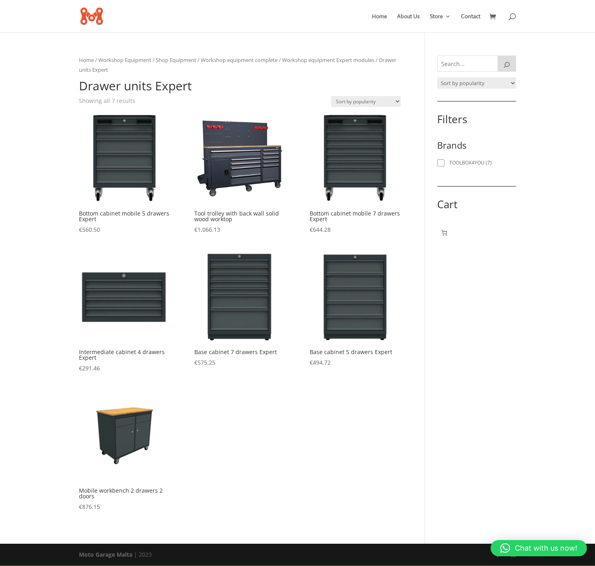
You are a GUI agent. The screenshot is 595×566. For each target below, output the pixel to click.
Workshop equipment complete (239, 60)
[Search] (506, 64)
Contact (470, 16)
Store (436, 16)
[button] (539, 548)
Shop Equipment (176, 60)
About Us (408, 16)
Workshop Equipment (124, 60)
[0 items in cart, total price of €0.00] (444, 233)
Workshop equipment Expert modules (328, 60)
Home (379, 16)
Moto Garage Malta (105, 554)
